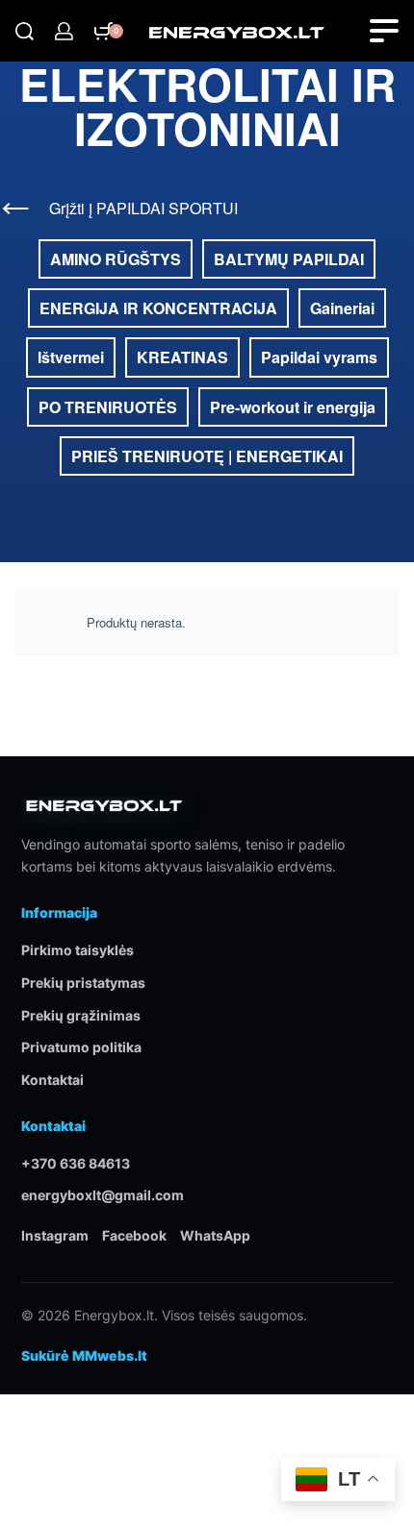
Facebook (134, 1235)
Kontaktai (52, 1079)
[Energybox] (104, 813)
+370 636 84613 (75, 1163)
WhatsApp (215, 1235)
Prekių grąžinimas (81, 1015)
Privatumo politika (81, 1047)
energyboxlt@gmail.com (102, 1195)
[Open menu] (384, 30)
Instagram (55, 1235)
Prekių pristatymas (83, 982)
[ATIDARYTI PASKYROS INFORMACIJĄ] (64, 31)
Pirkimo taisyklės (77, 950)
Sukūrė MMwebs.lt (84, 1355)
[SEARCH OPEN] (24, 31)
